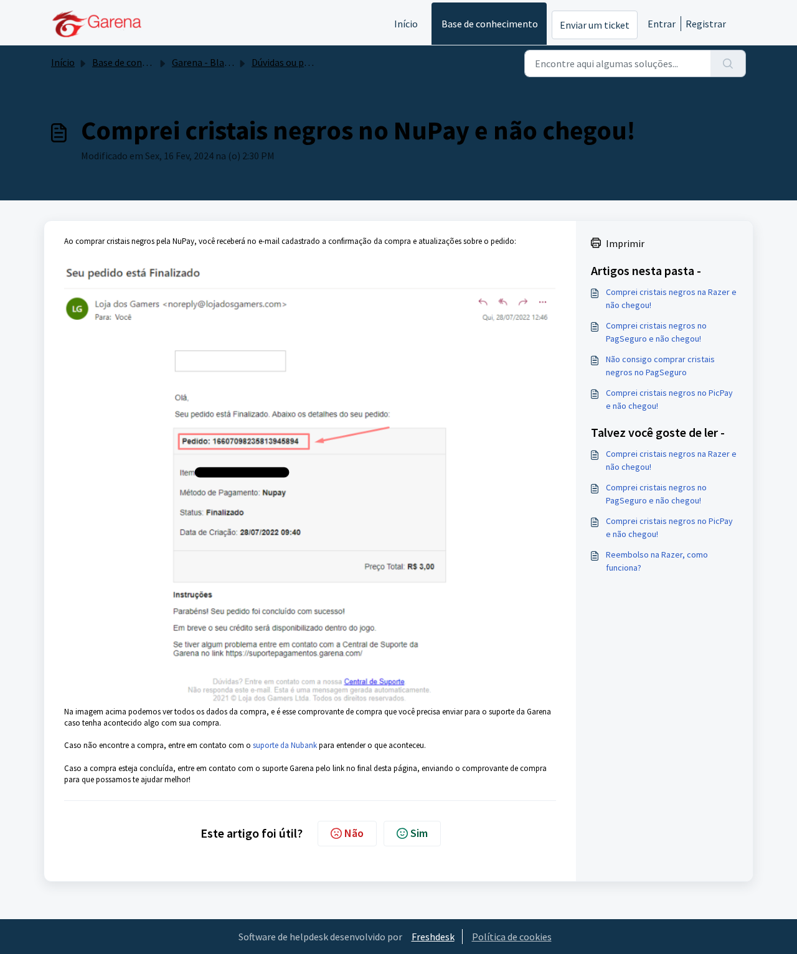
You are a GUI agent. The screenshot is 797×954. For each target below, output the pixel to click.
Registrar (706, 23)
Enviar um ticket (595, 25)
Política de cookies (512, 936)
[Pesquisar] (728, 63)
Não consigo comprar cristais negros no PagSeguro (660, 365)
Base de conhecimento (489, 23)
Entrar (662, 23)
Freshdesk (433, 936)
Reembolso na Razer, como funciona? (657, 561)
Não (354, 833)
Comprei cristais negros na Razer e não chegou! (671, 298)
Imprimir (625, 243)
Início (406, 23)
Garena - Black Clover (217, 62)
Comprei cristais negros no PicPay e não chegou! (669, 399)
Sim (419, 833)
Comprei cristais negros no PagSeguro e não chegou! (656, 332)
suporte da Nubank (286, 745)
